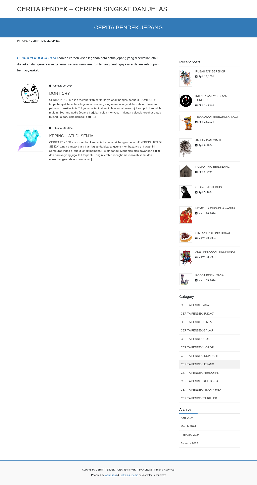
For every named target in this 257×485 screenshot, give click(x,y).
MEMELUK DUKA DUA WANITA (215, 208)
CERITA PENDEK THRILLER (199, 398)
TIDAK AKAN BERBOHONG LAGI (216, 116)
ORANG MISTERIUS (208, 187)
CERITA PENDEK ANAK (196, 305)
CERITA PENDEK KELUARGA (199, 381)
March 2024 (188, 426)
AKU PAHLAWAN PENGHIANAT (215, 251)
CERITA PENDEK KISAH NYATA (201, 389)
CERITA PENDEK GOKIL (196, 339)
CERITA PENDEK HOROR (197, 347)
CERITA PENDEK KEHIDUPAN (200, 372)
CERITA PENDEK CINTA (196, 322)
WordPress (111, 475)
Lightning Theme (129, 475)
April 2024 (187, 417)
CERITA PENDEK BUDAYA (197, 313)
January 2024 (189, 443)
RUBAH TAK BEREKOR (210, 71)
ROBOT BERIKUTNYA (209, 275)
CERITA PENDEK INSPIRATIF (200, 355)
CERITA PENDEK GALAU (197, 330)
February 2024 (190, 434)
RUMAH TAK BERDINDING (212, 166)
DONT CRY (59, 93)
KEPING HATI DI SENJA (71, 136)
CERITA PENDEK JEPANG (37, 58)
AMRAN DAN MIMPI (208, 140)
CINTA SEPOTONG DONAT (212, 233)
